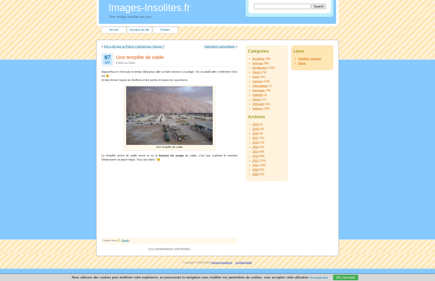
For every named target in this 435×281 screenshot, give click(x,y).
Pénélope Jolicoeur (309, 58)
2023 (255, 128)
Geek (255, 76)
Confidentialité (243, 262)
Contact (165, 29)
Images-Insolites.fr (149, 7)
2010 (255, 169)
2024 (255, 124)
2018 (255, 133)
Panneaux (258, 90)
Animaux (257, 63)
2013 (255, 155)
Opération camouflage (219, 46)
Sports (256, 99)
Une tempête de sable (140, 57)
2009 (255, 174)
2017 (255, 137)
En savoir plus (319, 277)
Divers (125, 240)
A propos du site (139, 29)
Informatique (260, 85)
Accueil (113, 29)
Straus (302, 63)
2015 (255, 146)
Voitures (257, 108)
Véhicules (258, 103)
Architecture (259, 67)
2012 (255, 160)
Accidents (258, 58)
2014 (255, 151)
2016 (255, 142)
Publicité (257, 94)
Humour (257, 81)
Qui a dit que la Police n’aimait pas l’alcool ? (134, 46)
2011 (255, 165)
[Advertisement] (169, 200)
